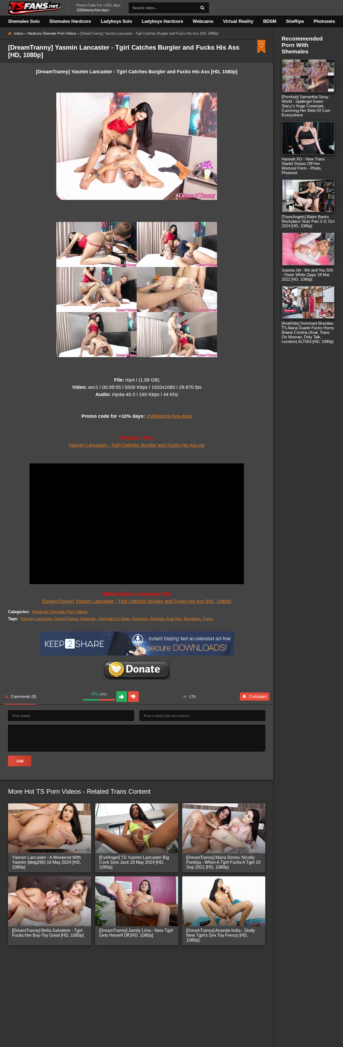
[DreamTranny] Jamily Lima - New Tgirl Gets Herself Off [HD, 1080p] (136, 933)
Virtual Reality (238, 21)
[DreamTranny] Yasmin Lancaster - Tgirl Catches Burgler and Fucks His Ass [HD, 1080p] (136, 601)
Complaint (258, 696)
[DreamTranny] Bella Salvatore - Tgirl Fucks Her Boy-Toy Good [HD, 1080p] (48, 933)
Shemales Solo (24, 21)
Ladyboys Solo (116, 21)
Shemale (88, 618)
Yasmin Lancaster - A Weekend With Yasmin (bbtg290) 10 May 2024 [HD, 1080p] (46, 862)
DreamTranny (66, 618)
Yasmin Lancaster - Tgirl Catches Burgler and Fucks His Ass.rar (137, 445)
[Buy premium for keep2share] (136, 654)
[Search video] (202, 7)
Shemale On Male (113, 618)
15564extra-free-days (169, 416)
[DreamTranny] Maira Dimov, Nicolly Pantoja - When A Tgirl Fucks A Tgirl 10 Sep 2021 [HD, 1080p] (223, 862)
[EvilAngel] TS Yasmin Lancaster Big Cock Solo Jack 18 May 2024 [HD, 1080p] (134, 862)
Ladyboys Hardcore (162, 21)
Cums (208, 618)
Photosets (324, 21)
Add (19, 761)
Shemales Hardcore (70, 21)
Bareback (192, 618)
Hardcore (140, 618)
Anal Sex (173, 618)
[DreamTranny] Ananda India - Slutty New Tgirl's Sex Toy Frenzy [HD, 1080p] (220, 935)
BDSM (269, 21)
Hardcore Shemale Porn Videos (52, 33)
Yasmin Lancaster (36, 618)
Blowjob (157, 618)
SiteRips (295, 21)
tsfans (19, 33)
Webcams (203, 21)
